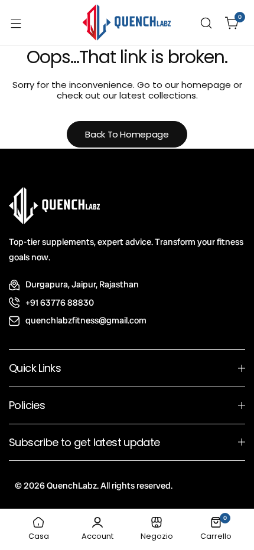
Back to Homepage (126, 134)
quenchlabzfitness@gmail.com (85, 320)
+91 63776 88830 (59, 303)
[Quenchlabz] (127, 23)
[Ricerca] (206, 23)
